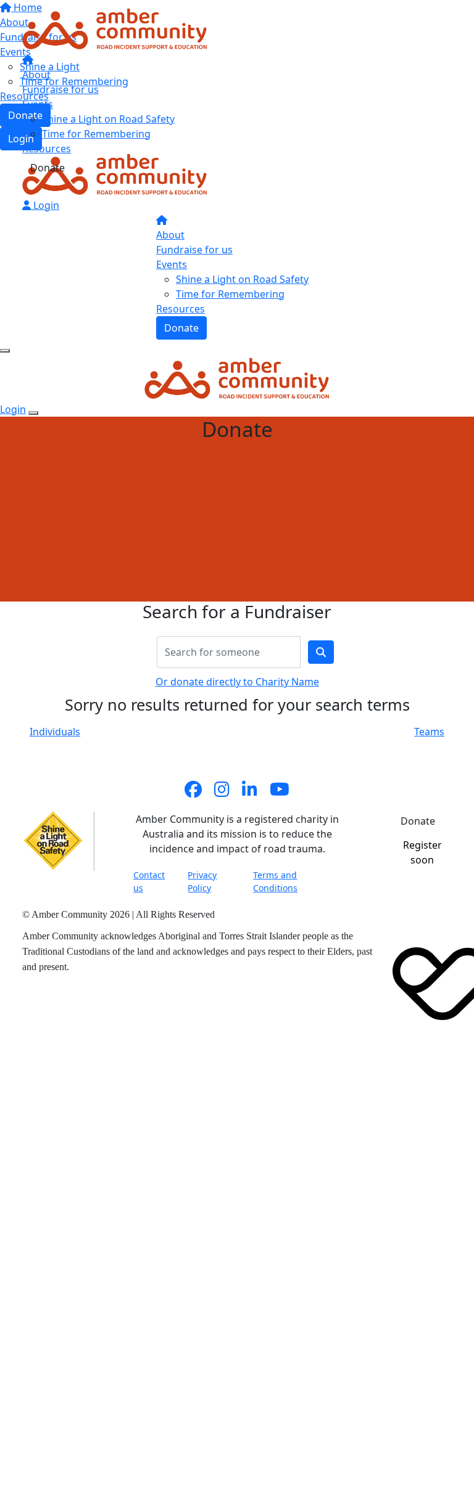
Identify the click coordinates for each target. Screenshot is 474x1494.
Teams (429, 731)
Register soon (422, 852)
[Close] (33, 413)
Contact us (149, 881)
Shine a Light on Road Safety (108, 119)
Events (37, 104)
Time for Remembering (96, 134)
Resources (46, 148)
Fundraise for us (60, 89)
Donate (47, 167)
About (36, 74)
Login (45, 205)
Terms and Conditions (275, 881)
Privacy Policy (202, 881)
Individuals (55, 731)
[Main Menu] (5, 351)
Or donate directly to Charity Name (237, 681)
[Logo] (114, 28)
